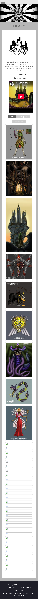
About (15, 587)
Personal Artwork (25, 587)
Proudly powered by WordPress (13, 593)
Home (9, 587)
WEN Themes (20, 595)
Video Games (19, 591)
